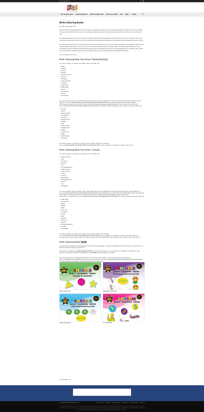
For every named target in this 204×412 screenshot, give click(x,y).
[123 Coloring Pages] (124, 307)
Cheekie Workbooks (81, 14)
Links (97, 402)
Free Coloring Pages (67, 14)
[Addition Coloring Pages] (80, 307)
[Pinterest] (141, 1)
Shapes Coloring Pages (65, 291)
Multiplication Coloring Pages (110, 291)
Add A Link (102, 402)
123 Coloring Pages (107, 322)
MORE (126, 14)
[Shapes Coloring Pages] (80, 276)
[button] (143, 14)
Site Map (108, 402)
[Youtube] (143, 1)
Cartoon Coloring (112, 14)
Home (60, 20)
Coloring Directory (116, 402)
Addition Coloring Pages (65, 322)
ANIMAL (134, 14)
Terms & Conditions (133, 402)
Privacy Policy (125, 402)
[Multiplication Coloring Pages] (124, 276)
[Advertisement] (116, 8)
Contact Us (142, 402)
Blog (121, 14)
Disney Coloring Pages (97, 14)
